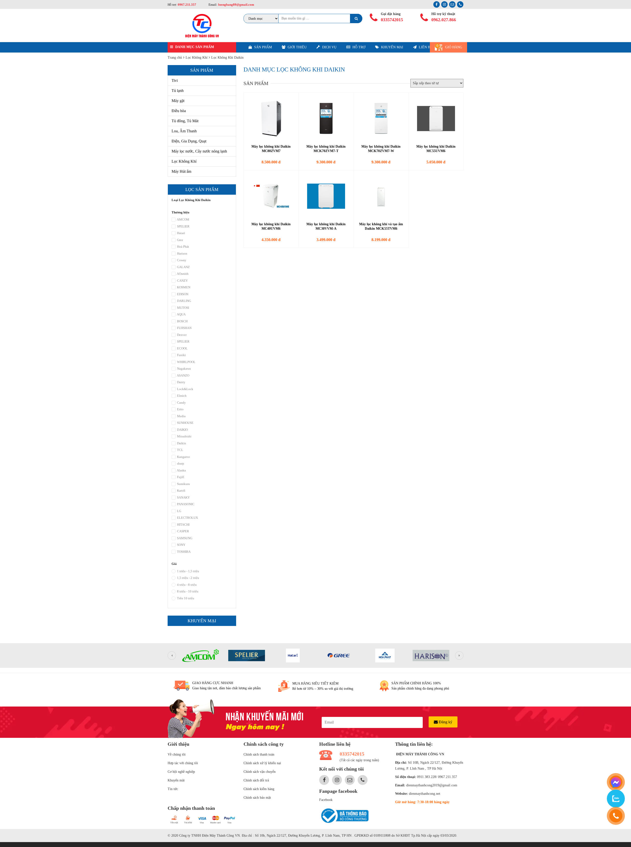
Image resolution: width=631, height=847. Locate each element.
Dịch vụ (328, 47)
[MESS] (615, 782)
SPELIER (183, 226)
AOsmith (182, 274)
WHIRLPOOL (185, 362)
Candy (181, 402)
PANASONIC (185, 504)
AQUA (181, 314)
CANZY (182, 280)
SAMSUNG (184, 538)
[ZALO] (615, 798)
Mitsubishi (184, 436)
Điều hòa (179, 111)
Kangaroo (183, 457)
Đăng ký (445, 722)
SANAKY (183, 497)
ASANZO (182, 375)
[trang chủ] (202, 25)
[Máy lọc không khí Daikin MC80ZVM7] (271, 118)
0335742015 (392, 19)
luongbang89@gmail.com (235, 4)
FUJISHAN (184, 328)
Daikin (181, 443)
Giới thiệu (297, 47)
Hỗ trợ (358, 47)
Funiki (181, 355)
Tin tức (173, 789)
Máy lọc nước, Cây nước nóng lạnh (199, 151)
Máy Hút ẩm (181, 171)
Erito (180, 409)
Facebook (326, 800)
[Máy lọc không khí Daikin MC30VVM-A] (326, 196)
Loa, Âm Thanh (184, 131)
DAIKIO (182, 430)
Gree (179, 240)
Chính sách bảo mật (257, 797)
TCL (179, 450)
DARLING (183, 301)
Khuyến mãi (176, 780)
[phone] (615, 815)
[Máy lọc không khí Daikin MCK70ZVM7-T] (326, 118)
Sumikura (183, 484)
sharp (180, 463)
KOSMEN (183, 287)
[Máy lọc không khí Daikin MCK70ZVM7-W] (381, 118)
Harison (181, 253)
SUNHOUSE (184, 423)
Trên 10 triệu (185, 598)
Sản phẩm (262, 47)
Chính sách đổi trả (256, 780)
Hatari (180, 233)
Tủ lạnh (178, 90)
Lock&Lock (184, 389)
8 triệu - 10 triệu (187, 591)
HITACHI (183, 524)
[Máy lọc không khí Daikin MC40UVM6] (271, 196)
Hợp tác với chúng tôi (183, 763)
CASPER (182, 531)
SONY (180, 545)
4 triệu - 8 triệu (186, 585)
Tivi (175, 80)
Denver (181, 335)
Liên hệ (425, 47)
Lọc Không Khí (184, 161)
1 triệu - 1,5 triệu (187, 571)
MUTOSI (182, 308)
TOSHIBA (183, 551)
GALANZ (183, 267)
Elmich (181, 396)
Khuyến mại (391, 47)
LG (178, 511)
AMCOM (182, 219)
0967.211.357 (187, 4)
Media (181, 416)
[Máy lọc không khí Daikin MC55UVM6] (436, 118)
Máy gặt (178, 101)
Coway (181, 260)
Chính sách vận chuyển (260, 772)
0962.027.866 (443, 19)
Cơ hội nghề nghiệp (181, 772)
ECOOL (182, 348)
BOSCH (182, 321)
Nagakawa (183, 368)
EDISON (182, 294)
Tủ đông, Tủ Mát (185, 121)
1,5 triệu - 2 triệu (187, 578)
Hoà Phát (182, 246)
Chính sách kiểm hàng (259, 789)
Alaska (181, 470)
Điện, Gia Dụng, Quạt (189, 141)
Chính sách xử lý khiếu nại (262, 763)
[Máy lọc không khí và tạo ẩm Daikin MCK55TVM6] (381, 196)
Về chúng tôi (177, 754)
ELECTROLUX (187, 517)
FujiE (180, 477)
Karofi (180, 490)
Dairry (180, 382)
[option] (200, 655)
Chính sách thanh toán (259, 754)
